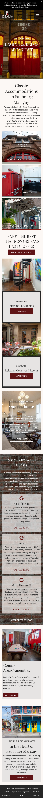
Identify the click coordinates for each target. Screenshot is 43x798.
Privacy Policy (37, 795)
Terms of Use (6, 795)
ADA (21, 795)
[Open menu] (37, 14)
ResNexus (35, 788)
